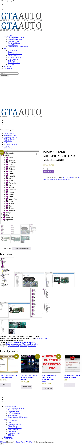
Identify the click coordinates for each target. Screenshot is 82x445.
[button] (36, 154)
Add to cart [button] (5, 385)
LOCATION (66, 179)
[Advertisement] (41, 92)
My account (8, 66)
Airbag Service (13, 55)
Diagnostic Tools (13, 41)
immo (51, 179)
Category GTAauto (10, 36)
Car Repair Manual (14, 43)
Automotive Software (15, 39)
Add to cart (48, 171)
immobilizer (58, 179)
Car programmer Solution (16, 38)
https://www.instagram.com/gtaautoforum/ (22, 346)
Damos (10, 52)
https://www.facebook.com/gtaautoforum (21, 342)
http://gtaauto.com (41, 338)
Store (5, 48)
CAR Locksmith (13, 59)
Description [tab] (7, 248)
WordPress (29, 442)
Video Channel (13, 45)
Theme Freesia (20, 442)
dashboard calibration (15, 57)
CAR (44, 179)
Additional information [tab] (21, 248)
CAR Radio (12, 61)
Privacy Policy (8, 68)
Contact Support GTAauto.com (18, 46)
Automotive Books (14, 63)
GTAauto (3, 442)
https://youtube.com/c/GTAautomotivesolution (22, 344)
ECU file (11, 64)
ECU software (12, 50)
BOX (80, 177)
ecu (48, 179)
